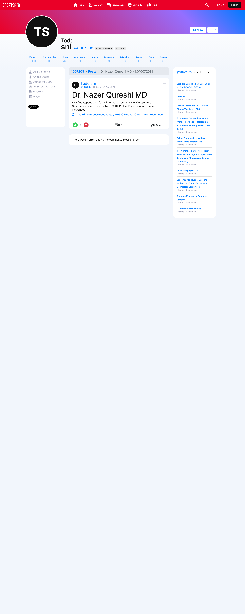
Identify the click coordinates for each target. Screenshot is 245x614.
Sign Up (219, 4)
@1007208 (83, 48)
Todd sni (88, 83)
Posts (92, 71)
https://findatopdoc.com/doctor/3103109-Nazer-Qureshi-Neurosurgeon (118, 114)
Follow (199, 30)
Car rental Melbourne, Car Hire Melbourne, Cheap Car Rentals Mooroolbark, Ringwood (192, 183)
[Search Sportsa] (207, 5)
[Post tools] (164, 82)
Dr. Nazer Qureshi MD (187, 170)
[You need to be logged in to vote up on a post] (75, 125)
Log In (234, 4)
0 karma (121, 48)
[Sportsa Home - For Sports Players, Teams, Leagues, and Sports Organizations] (13, 5)
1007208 (77, 71)
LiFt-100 (181, 96)
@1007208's (184, 72)
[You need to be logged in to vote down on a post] (86, 125)
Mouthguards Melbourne (189, 208)
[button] (79, 5)
